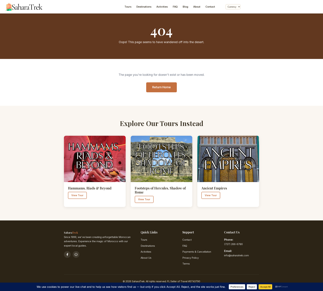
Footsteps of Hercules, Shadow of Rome (160, 190)
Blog (185, 6)
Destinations (143, 6)
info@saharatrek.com (236, 255)
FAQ (175, 6)
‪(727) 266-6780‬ (233, 244)
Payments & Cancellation (196, 251)
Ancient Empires (214, 188)
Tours (127, 6)
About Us (146, 257)
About (196, 6)
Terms (186, 263)
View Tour (77, 195)
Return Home (161, 87)
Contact (210, 6)
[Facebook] (67, 254)
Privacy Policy (190, 257)
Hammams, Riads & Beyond (89, 188)
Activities (162, 6)
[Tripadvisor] (76, 254)
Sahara (71, 232)
